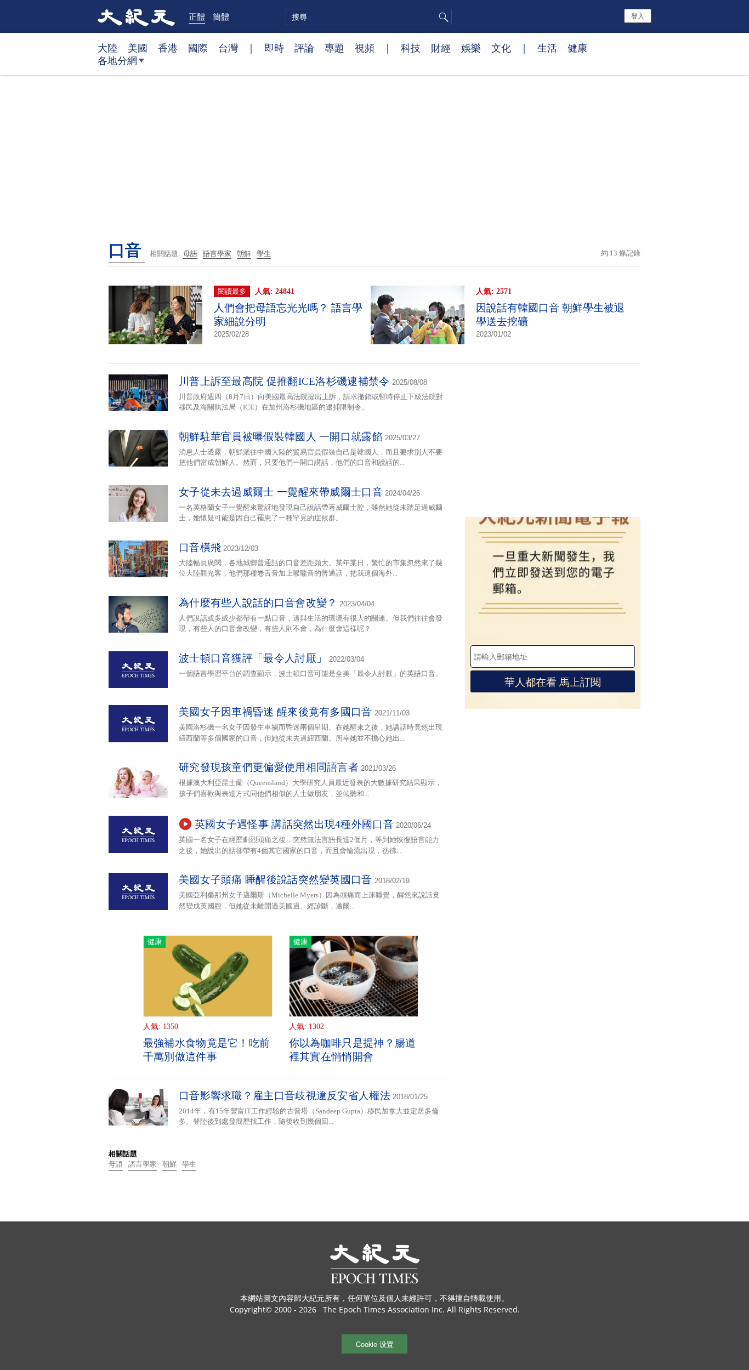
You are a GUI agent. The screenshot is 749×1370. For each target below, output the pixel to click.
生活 (547, 47)
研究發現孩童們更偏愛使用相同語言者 (269, 767)
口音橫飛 (200, 547)
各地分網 (117, 60)
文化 (501, 47)
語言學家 (217, 253)
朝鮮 (244, 253)
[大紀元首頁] (136, 16)
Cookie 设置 (375, 1344)
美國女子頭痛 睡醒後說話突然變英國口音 (275, 879)
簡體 (221, 16)
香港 (168, 47)
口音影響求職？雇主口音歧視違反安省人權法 (284, 1095)
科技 (411, 47)
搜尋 (442, 17)
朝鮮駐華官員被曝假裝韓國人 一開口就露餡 (281, 436)
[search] (369, 17)
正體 (197, 16)
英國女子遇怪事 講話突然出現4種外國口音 (294, 824)
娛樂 (471, 47)
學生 (264, 253)
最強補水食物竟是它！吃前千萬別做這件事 (206, 1049)
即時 (274, 47)
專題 (334, 47)
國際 (198, 47)
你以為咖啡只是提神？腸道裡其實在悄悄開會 (352, 1049)
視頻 (364, 47)
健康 (577, 47)
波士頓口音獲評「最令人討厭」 (253, 658)
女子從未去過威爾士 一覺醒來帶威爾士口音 (281, 492)
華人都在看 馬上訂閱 (552, 681)
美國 (137, 47)
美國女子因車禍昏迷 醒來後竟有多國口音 (275, 712)
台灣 (228, 47)
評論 (304, 47)
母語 (190, 253)
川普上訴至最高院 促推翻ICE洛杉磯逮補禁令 (284, 381)
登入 (637, 15)
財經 (441, 47)
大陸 (107, 47)
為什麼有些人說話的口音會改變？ (258, 603)
